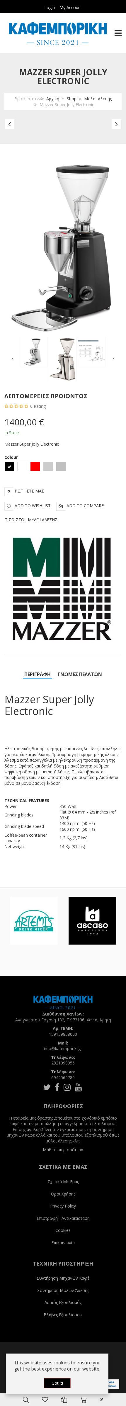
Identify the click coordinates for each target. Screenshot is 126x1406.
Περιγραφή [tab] (37, 674)
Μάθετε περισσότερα (63, 1149)
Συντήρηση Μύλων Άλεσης (63, 1290)
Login (49, 7)
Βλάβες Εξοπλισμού (63, 1314)
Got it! (57, 1383)
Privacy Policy (63, 1206)
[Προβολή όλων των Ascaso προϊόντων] (92, 921)
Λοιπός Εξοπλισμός (63, 1302)
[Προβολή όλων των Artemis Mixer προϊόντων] (34, 921)
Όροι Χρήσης (63, 1194)
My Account (70, 7)
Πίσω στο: (30, 519)
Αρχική (52, 98)
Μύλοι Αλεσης (98, 98)
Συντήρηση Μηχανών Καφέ (63, 1278)
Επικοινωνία (63, 1242)
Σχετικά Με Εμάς (63, 1181)
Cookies (63, 1230)
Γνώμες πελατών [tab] (80, 674)
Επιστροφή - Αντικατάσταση (63, 1218)
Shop (71, 98)
